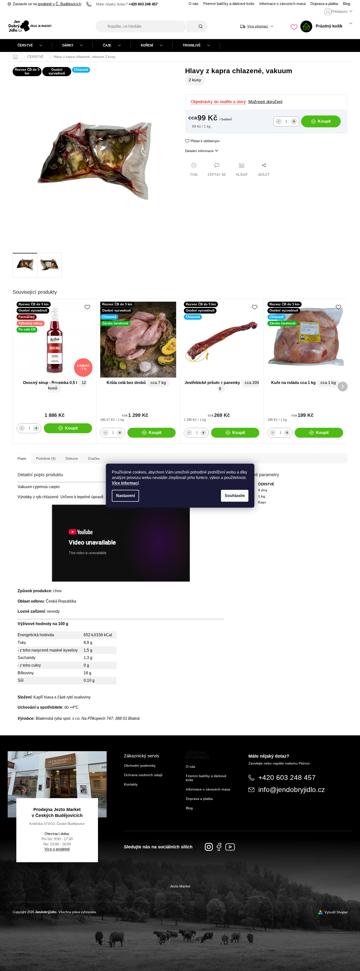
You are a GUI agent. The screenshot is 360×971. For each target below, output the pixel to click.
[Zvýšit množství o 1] (294, 121)
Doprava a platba (324, 4)
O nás (193, 4)
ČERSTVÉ (266, 484)
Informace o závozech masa (282, 4)
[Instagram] (209, 847)
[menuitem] (30, 45)
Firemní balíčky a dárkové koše (228, 4)
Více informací (125, 483)
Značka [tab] (93, 458)
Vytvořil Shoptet (336, 912)
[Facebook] (219, 847)
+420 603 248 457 (287, 777)
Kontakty (131, 784)
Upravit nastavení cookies (116, 912)
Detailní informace (199, 151)
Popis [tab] (22, 458)
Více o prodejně (57, 849)
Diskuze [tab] (72, 458)
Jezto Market (180, 886)
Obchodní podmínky (140, 766)
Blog (346, 4)
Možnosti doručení (265, 101)
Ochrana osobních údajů (143, 775)
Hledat (197, 26)
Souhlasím (235, 496)
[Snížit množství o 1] (279, 121)
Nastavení (125, 496)
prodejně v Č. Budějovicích (59, 4)
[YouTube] (230, 847)
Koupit (324, 121)
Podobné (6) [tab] (46, 458)
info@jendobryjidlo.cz (291, 789)
